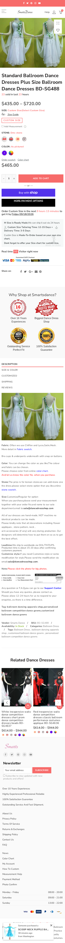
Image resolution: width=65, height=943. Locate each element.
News (5, 853)
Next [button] (58, 703)
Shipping (7, 381)
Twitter (25, 271)
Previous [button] (7, 703)
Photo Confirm (9, 884)
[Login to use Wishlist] (58, 30)
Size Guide (13, 114)
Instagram (24, 754)
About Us (7, 813)
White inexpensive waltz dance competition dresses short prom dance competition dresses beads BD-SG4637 (16, 718)
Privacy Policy (9, 818)
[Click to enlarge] (58, 23)
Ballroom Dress (51, 626)
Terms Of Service (11, 823)
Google (30, 271)
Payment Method (11, 879)
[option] (32, 43)
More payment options (28, 200)
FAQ (4, 844)
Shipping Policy (10, 834)
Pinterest (40, 271)
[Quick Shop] (28, 706)
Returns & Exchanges (13, 829)
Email (36, 271)
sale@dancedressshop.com (38, 508)
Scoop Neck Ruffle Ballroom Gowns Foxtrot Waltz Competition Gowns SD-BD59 (34, 929)
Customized (9, 375)
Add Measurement (13, 126)
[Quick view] (28, 681)
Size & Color (10, 369)
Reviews (7, 387)
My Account (8, 863)
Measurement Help (12, 874)
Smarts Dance (17, 622)
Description (9, 364)
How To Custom (10, 868)
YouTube (30, 754)
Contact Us (8, 839)
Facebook (21, 271)
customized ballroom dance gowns (26, 633)
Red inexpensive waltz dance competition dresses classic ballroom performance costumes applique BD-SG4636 (47, 717)
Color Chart (8, 858)
